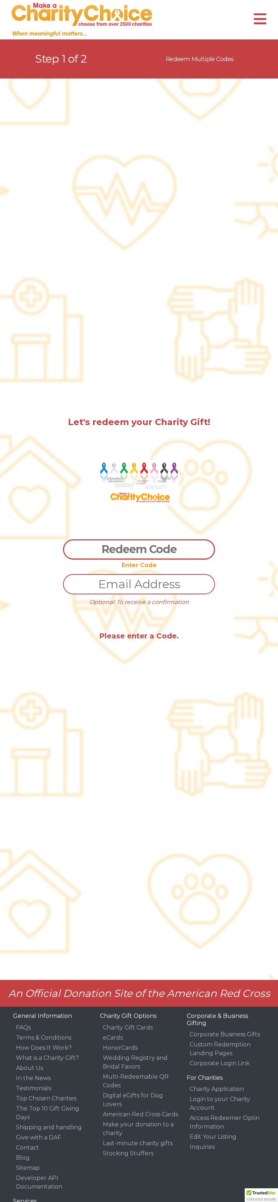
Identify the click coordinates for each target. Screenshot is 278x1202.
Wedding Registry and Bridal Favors (135, 1062)
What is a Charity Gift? (47, 1057)
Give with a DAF (38, 1137)
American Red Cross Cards (140, 1114)
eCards (113, 1037)
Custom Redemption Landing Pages (220, 1049)
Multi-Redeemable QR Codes (136, 1081)
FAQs (23, 1027)
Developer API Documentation (39, 1182)
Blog (23, 1157)
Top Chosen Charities (46, 1098)
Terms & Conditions (43, 1037)
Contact (27, 1147)
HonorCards (120, 1047)
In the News (33, 1078)
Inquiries (202, 1146)
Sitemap (28, 1167)
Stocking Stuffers (128, 1153)
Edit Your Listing (213, 1136)
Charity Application (217, 1089)
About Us (29, 1068)
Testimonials (33, 1088)
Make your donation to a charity (138, 1129)
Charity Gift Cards (128, 1027)
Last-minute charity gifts (138, 1143)
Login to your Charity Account (220, 1103)
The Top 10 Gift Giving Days (47, 1113)
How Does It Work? (44, 1047)
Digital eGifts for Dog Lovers (133, 1100)
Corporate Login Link (220, 1063)
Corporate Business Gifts (225, 1034)
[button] (261, 1195)
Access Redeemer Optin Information (225, 1122)
